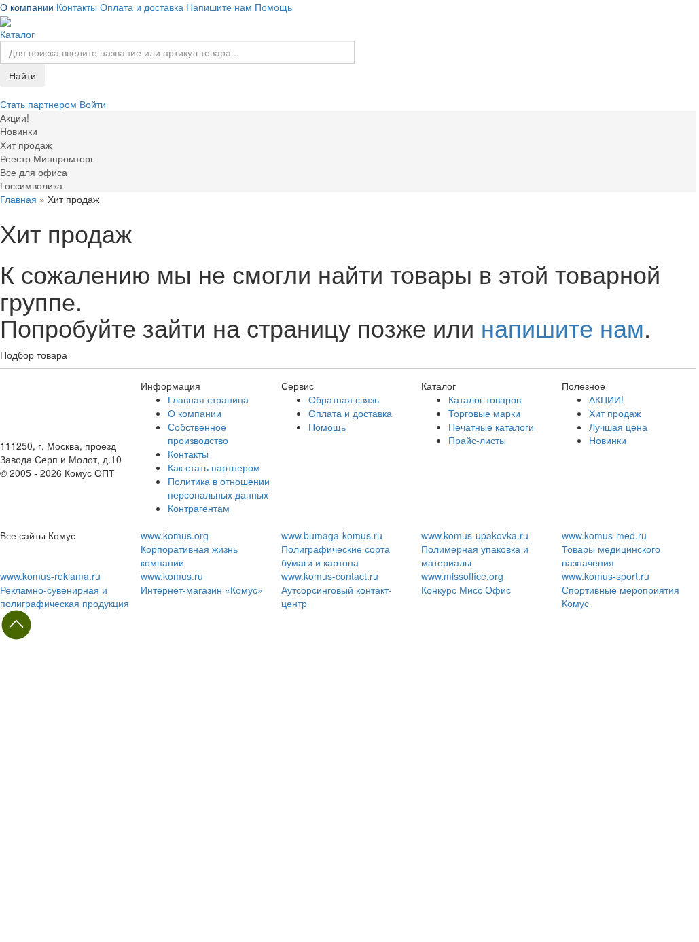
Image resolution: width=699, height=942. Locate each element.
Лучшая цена (618, 426)
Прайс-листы (477, 440)
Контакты (76, 7)
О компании (27, 7)
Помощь (273, 7)
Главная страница (208, 399)
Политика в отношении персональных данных (219, 487)
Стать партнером (39, 104)
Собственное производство (198, 433)
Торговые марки (484, 413)
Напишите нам (219, 7)
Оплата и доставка (141, 7)
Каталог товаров (484, 399)
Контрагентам (199, 508)
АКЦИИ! (606, 399)
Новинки (607, 440)
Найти (22, 75)
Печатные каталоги (491, 426)
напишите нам (562, 327)
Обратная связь (343, 399)
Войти (92, 104)
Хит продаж (615, 413)
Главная (18, 199)
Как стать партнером (214, 467)
